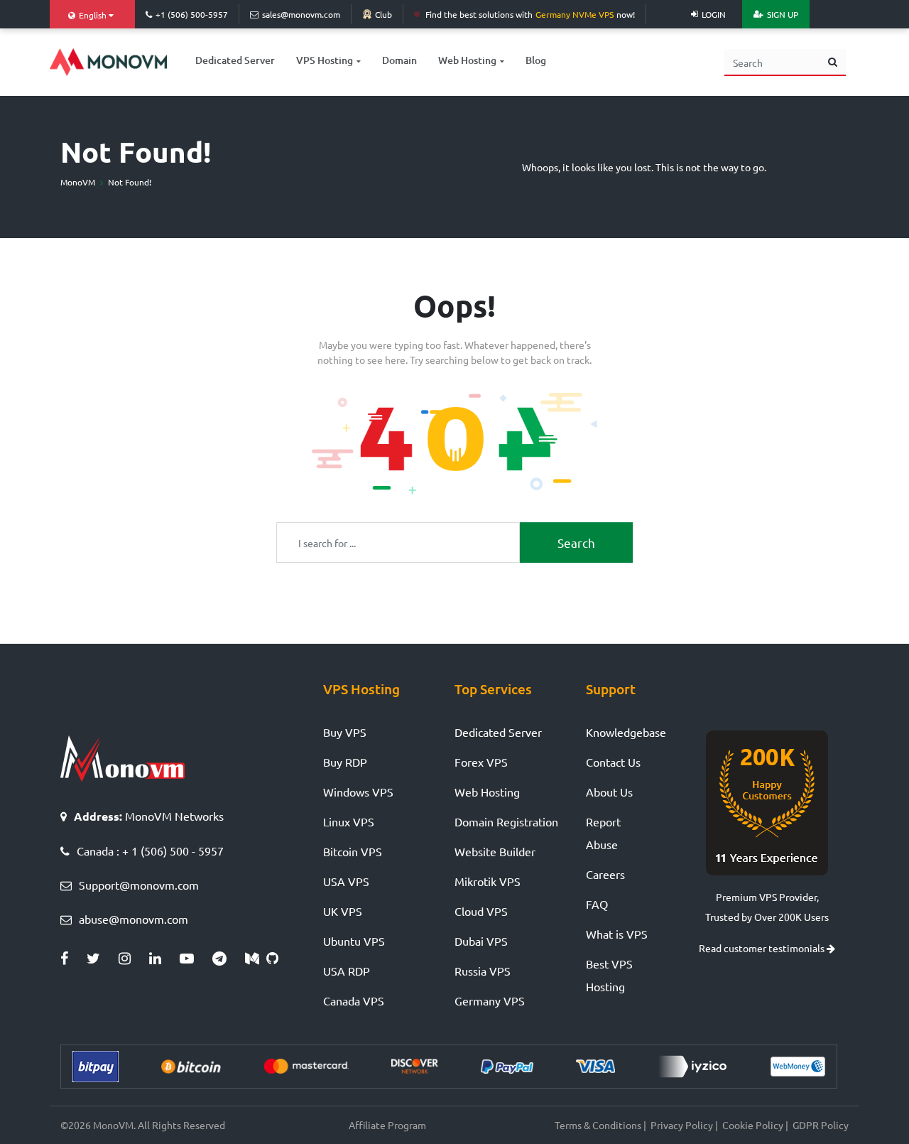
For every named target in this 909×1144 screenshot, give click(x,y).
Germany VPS (489, 1000)
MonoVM (77, 182)
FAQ (597, 904)
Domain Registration (506, 821)
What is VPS (617, 934)
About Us (609, 791)
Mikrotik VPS (487, 881)
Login (714, 14)
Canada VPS (353, 1000)
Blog (536, 60)
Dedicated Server (235, 60)
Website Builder (494, 851)
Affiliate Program (387, 1124)
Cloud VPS (481, 911)
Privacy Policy (682, 1124)
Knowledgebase (626, 732)
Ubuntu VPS (354, 941)
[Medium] (255, 958)
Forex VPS (481, 762)
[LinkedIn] (164, 958)
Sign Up (782, 14)
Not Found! (129, 182)
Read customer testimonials (763, 947)
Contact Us (613, 762)
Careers (605, 874)
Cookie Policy (752, 1124)
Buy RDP (345, 762)
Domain (399, 60)
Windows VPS (358, 791)
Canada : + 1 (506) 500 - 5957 (150, 850)
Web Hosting (467, 60)
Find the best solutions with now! (530, 14)
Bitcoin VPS (352, 851)
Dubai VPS (481, 941)
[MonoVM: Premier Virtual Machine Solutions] (108, 61)
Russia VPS (482, 971)
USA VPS (346, 881)
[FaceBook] (73, 958)
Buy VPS (344, 732)
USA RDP (346, 971)
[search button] (833, 62)
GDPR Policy (821, 1124)
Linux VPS (348, 821)
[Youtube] (196, 958)
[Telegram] (228, 958)
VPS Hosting (324, 60)
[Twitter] (103, 958)
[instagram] (134, 958)
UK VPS (342, 911)
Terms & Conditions (598, 1124)
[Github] (275, 958)
